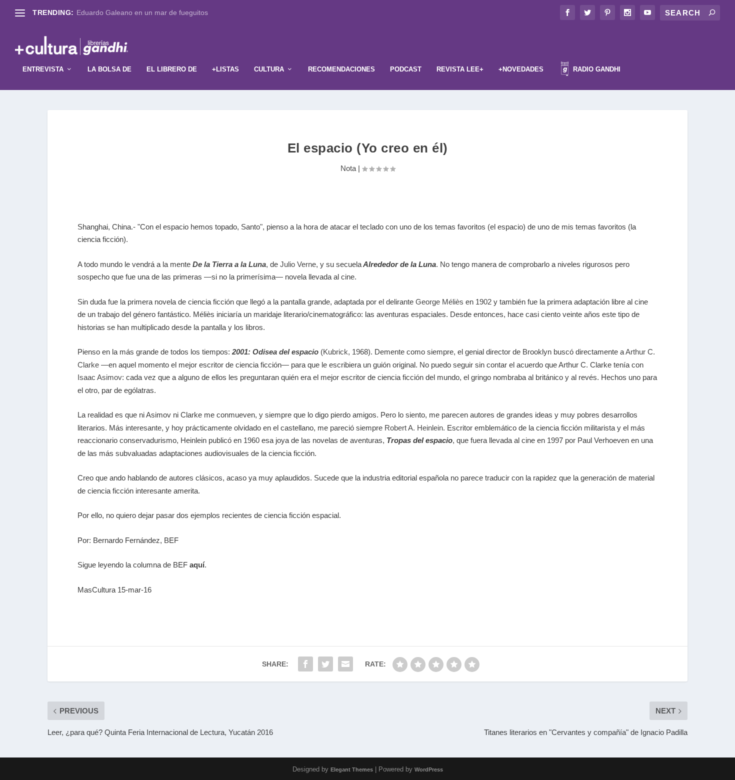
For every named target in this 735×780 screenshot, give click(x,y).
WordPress (428, 769)
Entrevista (43, 69)
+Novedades (521, 69)
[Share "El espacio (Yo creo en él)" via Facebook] (306, 664)
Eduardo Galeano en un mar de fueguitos (142, 12)
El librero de (171, 69)
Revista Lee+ (460, 69)
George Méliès (440, 302)
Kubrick (335, 352)
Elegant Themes (351, 769)
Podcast (406, 69)
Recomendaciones (341, 69)
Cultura (269, 69)
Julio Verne (298, 264)
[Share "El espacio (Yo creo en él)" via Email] (346, 664)
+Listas (225, 69)
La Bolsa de (110, 69)
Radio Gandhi (595, 69)
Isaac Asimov (100, 377)
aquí (197, 564)
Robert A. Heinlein (413, 428)
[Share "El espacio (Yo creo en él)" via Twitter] (326, 664)
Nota (348, 168)
